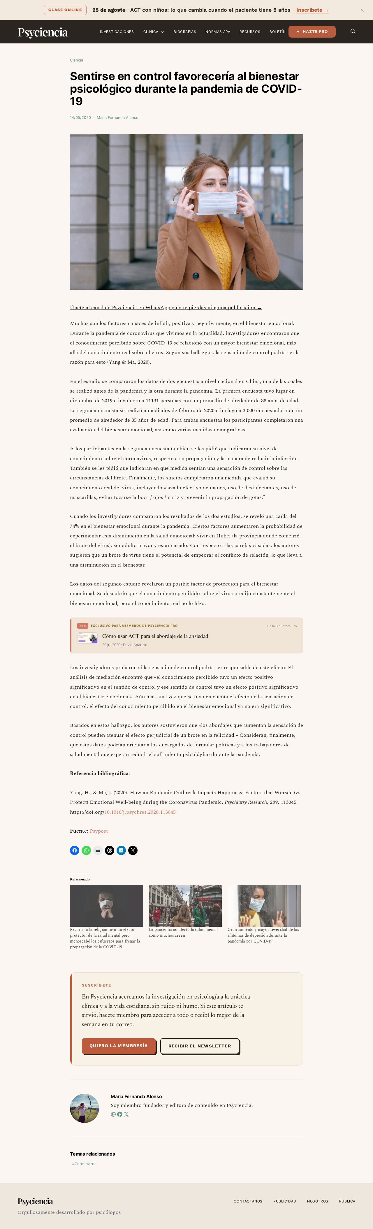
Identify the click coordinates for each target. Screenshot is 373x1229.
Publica (347, 1201)
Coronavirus (85, 1163)
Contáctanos (248, 1201)
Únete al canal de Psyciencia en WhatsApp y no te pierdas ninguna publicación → (166, 308)
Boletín (278, 31)
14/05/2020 (80, 117)
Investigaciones (117, 31)
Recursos (250, 31)
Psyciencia (42, 31)
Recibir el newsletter (199, 1046)
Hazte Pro (315, 31)
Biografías (185, 31)
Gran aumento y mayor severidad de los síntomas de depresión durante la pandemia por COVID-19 (263, 935)
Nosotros (317, 1201)
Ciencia (76, 60)
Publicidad (284, 1201)
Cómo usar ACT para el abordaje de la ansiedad (155, 635)
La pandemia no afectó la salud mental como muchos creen (183, 932)
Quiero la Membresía (118, 1045)
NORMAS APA (217, 31)
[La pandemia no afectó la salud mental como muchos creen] (185, 906)
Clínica (151, 31)
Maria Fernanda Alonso (117, 117)
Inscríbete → (312, 10)
